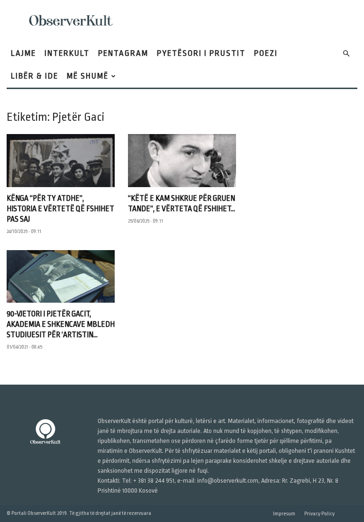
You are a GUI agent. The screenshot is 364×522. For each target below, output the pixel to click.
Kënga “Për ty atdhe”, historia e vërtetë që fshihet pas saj (60, 209)
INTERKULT (67, 53)
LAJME (23, 53)
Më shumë (88, 76)
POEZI (266, 53)
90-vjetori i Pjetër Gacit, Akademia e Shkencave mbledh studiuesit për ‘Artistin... (61, 324)
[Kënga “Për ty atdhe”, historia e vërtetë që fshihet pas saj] (61, 160)
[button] (346, 53)
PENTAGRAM (123, 53)
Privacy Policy (319, 514)
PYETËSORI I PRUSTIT (201, 53)
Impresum (284, 514)
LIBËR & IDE (34, 76)
